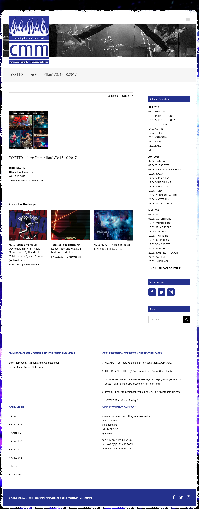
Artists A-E (16, 424)
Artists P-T (16, 449)
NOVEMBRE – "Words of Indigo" (70, 244)
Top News (16, 474)
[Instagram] (171, 292)
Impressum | (73, 497)
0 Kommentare (31, 256)
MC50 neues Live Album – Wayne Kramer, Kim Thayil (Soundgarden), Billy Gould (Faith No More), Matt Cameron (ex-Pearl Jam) (144, 381)
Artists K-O (16, 441)
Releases (15, 466)
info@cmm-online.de (120, 448)
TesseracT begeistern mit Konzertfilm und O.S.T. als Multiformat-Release (24, 248)
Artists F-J (16, 432)
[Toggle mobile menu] (188, 19)
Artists (14, 416)
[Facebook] (152, 292)
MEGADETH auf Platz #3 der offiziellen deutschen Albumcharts (110, 248)
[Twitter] (161, 292)
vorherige (113, 95)
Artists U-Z (16, 457)
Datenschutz (86, 497)
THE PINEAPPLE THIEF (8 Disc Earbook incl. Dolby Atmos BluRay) (139, 371)
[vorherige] (12, 234)
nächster (125, 95)
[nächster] (130, 234)
